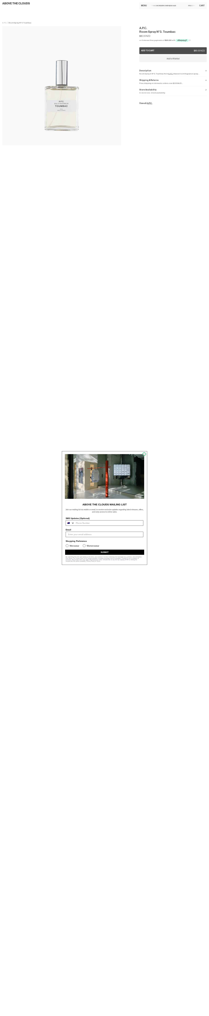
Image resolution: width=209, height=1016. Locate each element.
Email (68, 530)
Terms (98, 561)
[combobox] (70, 523)
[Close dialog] (144, 454)
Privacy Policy (90, 561)
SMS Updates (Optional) (78, 518)
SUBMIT (105, 552)
